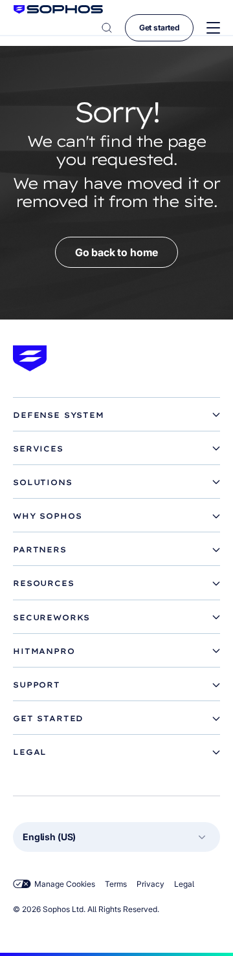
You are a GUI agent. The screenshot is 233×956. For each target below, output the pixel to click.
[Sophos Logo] (58, 9)
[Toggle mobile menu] (213, 28)
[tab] (116, 415)
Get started (159, 27)
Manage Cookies (64, 884)
